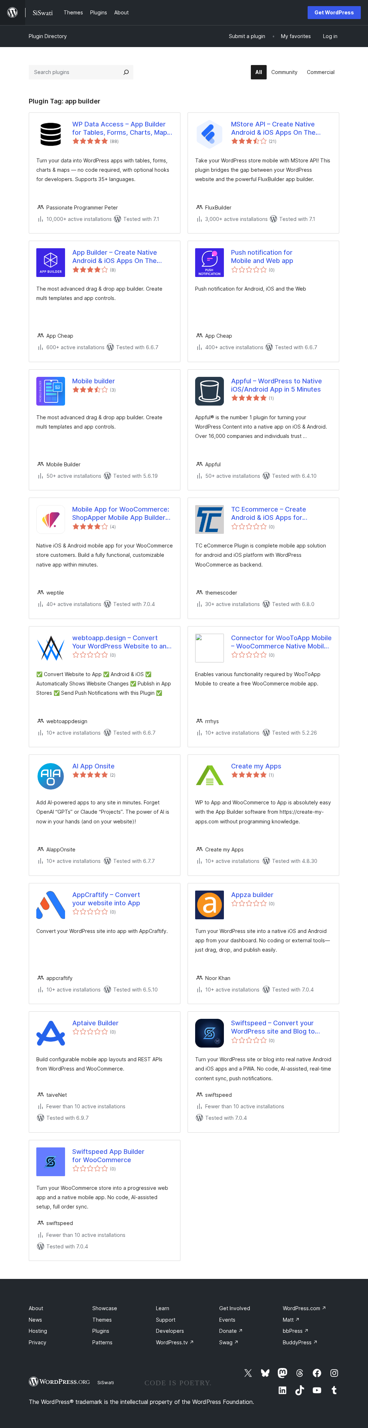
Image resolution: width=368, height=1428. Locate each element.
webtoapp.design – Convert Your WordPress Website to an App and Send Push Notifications (122, 642)
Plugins (100, 1331)
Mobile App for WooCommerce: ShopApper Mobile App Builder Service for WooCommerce (120, 513)
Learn (162, 1308)
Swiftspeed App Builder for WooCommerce (108, 1156)
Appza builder (252, 894)
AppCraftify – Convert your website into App (106, 899)
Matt (291, 1320)
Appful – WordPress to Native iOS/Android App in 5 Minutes (276, 385)
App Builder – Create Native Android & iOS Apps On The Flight (114, 257)
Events (227, 1320)
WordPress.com (304, 1308)
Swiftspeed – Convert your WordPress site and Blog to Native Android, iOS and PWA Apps (275, 1027)
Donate (231, 1331)
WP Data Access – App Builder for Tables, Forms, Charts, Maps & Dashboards (121, 128)
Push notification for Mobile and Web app (262, 256)
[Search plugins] (126, 72)
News (35, 1320)
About (36, 1308)
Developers (170, 1331)
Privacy (37, 1342)
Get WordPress (334, 12)
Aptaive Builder (95, 1023)
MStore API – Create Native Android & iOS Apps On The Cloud (273, 128)
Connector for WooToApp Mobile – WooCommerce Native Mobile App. (281, 642)
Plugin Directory (48, 36)
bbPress (296, 1331)
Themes (102, 1320)
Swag (229, 1342)
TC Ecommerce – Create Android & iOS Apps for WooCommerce (268, 513)
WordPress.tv (175, 1342)
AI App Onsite (93, 766)
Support (165, 1320)
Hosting (38, 1331)
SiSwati (105, 1382)
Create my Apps (256, 766)
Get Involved (234, 1308)
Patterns (102, 1342)
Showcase (104, 1308)
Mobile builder (93, 381)
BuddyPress (300, 1342)
